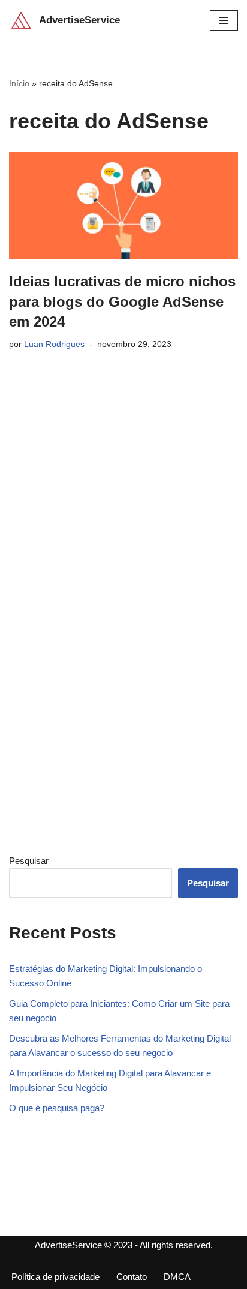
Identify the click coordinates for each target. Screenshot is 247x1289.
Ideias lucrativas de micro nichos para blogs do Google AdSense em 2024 (122, 301)
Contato (131, 1277)
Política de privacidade (55, 1277)
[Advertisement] (99, 645)
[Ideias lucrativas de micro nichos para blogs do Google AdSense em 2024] (123, 206)
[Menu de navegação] (224, 20)
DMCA (177, 1277)
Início (19, 83)
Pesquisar (29, 861)
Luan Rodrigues (54, 344)
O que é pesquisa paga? (56, 1108)
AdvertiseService (68, 1245)
